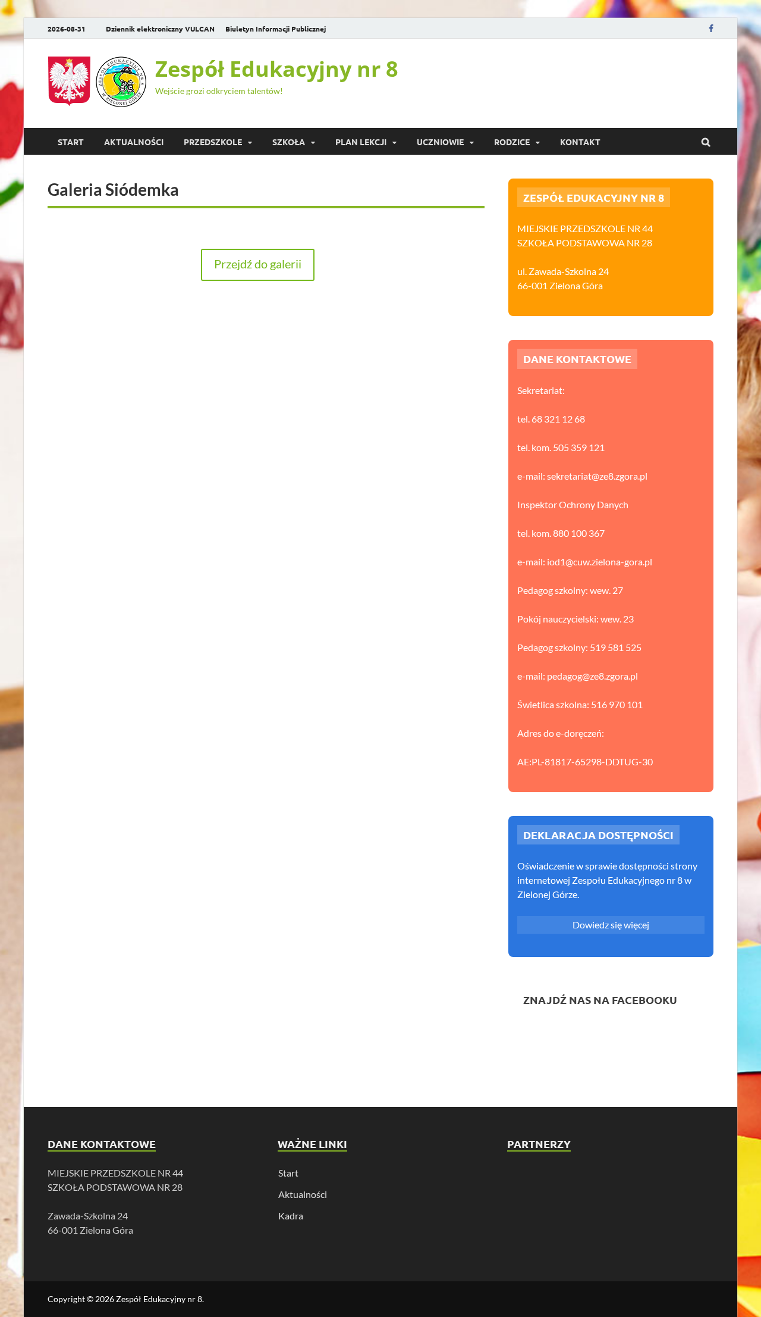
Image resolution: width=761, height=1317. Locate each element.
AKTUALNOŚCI (133, 141)
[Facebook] (711, 28)
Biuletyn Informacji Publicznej (275, 28)
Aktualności (302, 1194)
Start (71, 141)
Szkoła (288, 141)
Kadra (290, 1215)
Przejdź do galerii (257, 263)
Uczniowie (440, 141)
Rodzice (512, 141)
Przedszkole (213, 141)
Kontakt (580, 141)
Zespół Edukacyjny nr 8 (276, 68)
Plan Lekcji (360, 141)
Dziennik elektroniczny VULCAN (160, 28)
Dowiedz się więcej (611, 924)
